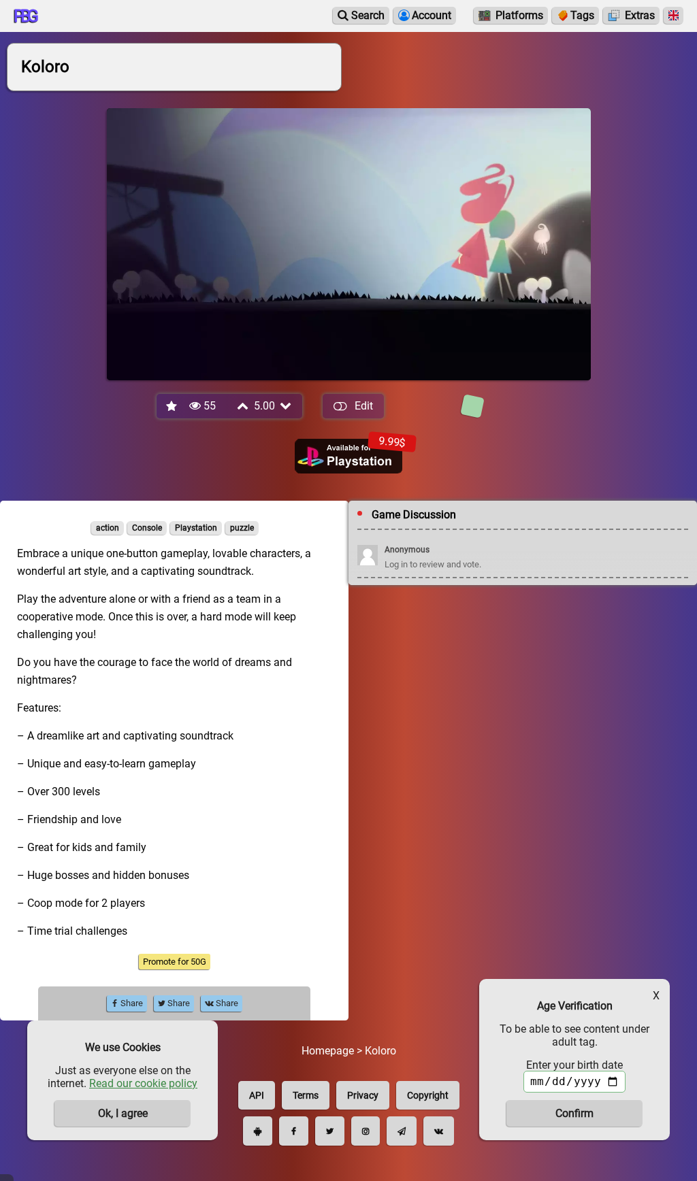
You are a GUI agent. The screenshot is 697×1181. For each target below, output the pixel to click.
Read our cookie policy (143, 1083)
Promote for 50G (174, 962)
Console (147, 528)
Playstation (196, 528)
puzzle (242, 528)
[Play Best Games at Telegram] (402, 1131)
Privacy (362, 1095)
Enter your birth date (574, 1065)
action (107, 528)
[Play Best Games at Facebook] (293, 1131)
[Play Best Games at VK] (438, 1131)
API (256, 1095)
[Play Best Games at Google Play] (257, 1131)
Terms (306, 1095)
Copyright (428, 1095)
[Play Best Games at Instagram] (365, 1131)
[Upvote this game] (243, 405)
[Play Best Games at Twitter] (329, 1131)
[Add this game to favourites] (172, 406)
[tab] (472, 406)
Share (130, 1003)
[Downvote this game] (286, 405)
